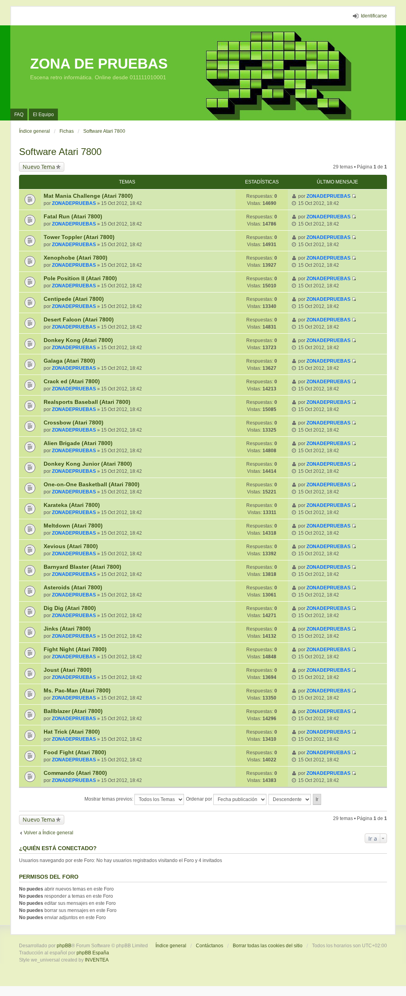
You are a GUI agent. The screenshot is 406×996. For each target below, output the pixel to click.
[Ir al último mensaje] (354, 196)
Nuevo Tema (39, 166)
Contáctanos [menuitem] (209, 945)
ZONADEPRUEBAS (74, 203)
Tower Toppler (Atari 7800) (79, 237)
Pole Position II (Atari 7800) (80, 278)
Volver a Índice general (48, 832)
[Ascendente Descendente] (290, 799)
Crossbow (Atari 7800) (73, 422)
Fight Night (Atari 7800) (75, 649)
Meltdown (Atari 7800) (73, 525)
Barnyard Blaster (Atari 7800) (82, 567)
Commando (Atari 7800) (75, 773)
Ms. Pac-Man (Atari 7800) (77, 690)
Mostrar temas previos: (109, 799)
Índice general (170, 945)
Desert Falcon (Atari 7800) (79, 319)
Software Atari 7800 (60, 151)
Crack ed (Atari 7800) (72, 381)
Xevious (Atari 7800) (71, 546)
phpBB (64, 945)
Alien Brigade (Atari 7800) (78, 443)
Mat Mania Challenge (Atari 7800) (88, 196)
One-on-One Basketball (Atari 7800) (92, 484)
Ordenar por (199, 799)
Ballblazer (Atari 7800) (73, 711)
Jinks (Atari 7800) (67, 628)
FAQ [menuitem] (18, 114)
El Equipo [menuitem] (43, 114)
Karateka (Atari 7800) (72, 505)
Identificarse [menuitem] (374, 16)
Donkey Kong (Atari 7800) (78, 340)
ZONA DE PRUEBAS (99, 63)
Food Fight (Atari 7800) (75, 752)
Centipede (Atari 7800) (74, 299)
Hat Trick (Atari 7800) (72, 731)
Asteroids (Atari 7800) (73, 587)
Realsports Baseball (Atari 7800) (87, 402)
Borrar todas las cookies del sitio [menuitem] (268, 945)
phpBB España (93, 953)
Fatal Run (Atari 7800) (73, 216)
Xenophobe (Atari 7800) (75, 257)
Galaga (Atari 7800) (69, 360)
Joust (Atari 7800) (68, 670)
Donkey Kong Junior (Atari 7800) (88, 464)
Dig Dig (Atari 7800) (70, 608)
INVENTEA (97, 960)
